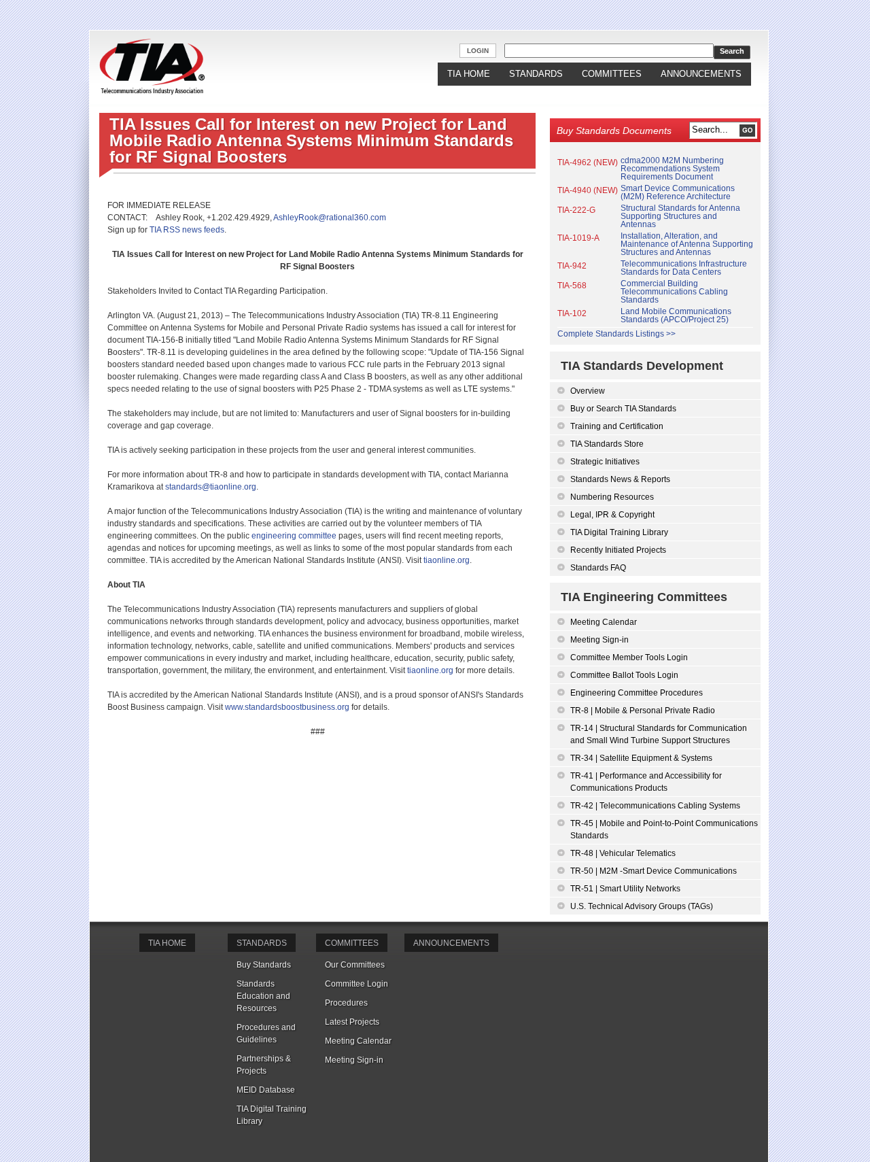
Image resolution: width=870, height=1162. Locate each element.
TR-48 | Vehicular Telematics (623, 853)
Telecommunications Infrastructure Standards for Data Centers (684, 268)
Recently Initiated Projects (618, 550)
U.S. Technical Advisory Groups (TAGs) (641, 906)
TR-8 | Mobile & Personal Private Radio (642, 710)
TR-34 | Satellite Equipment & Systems (641, 758)
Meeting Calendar (603, 622)
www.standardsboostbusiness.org (287, 707)
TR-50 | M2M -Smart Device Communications (653, 871)
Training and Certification (616, 426)
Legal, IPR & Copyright (612, 514)
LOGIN (478, 50)
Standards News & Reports (620, 479)
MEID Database (266, 1090)
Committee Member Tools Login (629, 657)
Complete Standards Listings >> (616, 334)
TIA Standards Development (642, 366)
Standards (536, 74)
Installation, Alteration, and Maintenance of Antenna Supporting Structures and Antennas (687, 244)
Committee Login (356, 984)
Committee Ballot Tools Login (624, 675)
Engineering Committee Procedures (636, 693)
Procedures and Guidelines (266, 1033)
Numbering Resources (612, 497)
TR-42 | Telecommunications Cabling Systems (655, 805)
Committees (612, 74)
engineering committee (293, 536)
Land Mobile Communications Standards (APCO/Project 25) (676, 315)
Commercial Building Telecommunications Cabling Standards (674, 292)
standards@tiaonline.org (210, 487)
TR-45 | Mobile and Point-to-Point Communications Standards (664, 829)
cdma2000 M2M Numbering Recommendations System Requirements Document (672, 169)
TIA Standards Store (607, 444)
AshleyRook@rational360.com (329, 217)
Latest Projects (352, 1022)
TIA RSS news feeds (187, 230)
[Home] (152, 67)
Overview (587, 391)
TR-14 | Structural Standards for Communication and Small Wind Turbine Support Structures (658, 734)
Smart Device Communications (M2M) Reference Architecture (678, 192)
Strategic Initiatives (605, 461)
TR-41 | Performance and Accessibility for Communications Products (646, 782)
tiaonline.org (446, 560)
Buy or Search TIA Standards (623, 408)
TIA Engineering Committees (644, 597)
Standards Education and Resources (263, 996)
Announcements (701, 74)
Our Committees (355, 965)
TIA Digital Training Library (619, 532)
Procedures (346, 1003)
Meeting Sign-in (599, 640)
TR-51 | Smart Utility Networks (625, 888)
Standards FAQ (598, 568)
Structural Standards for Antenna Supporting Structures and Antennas (680, 216)
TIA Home (468, 74)
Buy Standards (264, 965)
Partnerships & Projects (264, 1065)
